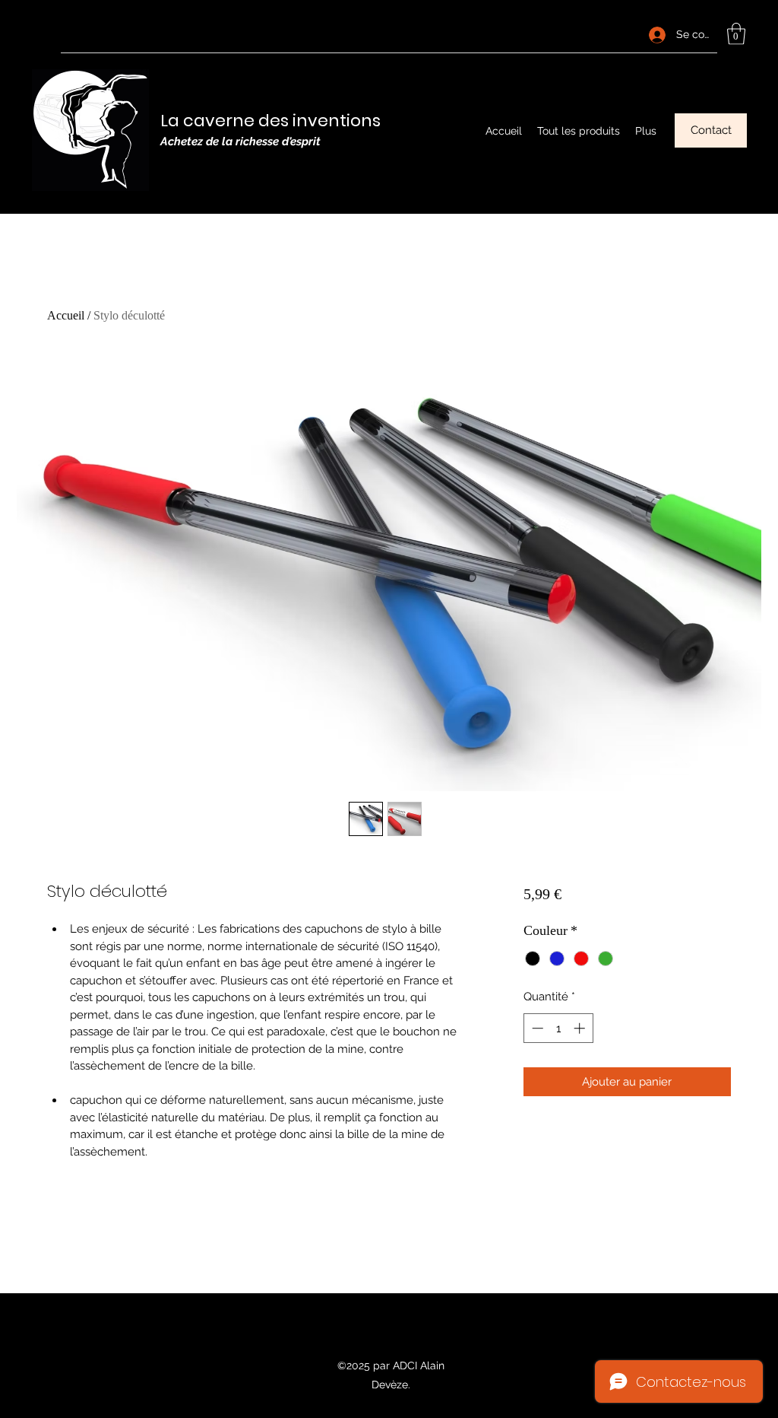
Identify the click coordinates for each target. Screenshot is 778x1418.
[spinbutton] (558, 1028)
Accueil (65, 315)
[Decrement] (536, 1028)
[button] (736, 34)
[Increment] (581, 1028)
